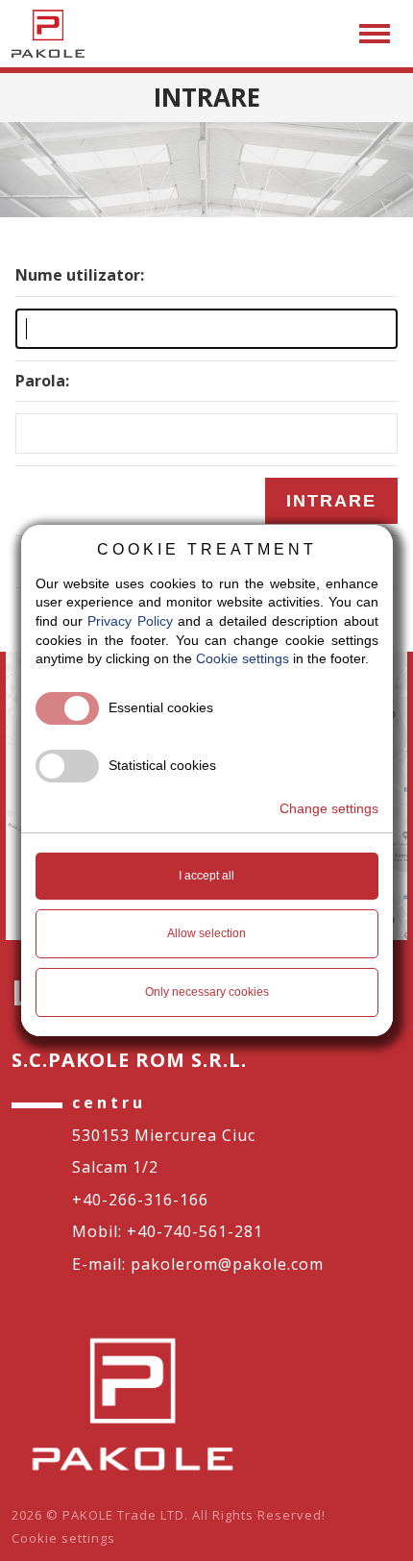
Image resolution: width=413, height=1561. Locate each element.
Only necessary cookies (207, 992)
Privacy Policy (129, 621)
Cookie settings (63, 1538)
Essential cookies (161, 707)
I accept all (206, 875)
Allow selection (206, 933)
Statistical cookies (162, 765)
